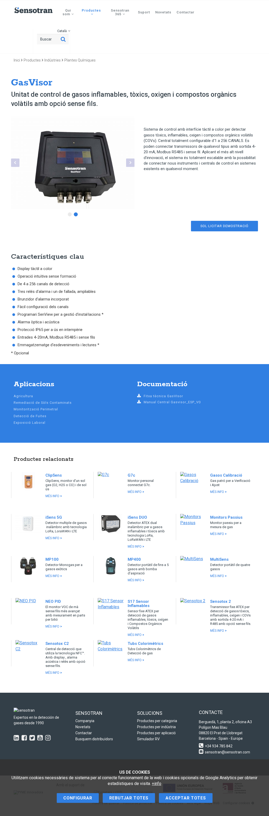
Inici (17, 60)
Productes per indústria (156, 727)
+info (156, 783)
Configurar (77, 797)
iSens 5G (53, 517)
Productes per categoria (157, 721)
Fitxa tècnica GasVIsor (163, 396)
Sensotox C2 (57, 643)
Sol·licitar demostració (224, 226)
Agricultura (23, 396)
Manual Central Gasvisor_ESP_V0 (172, 402)
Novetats (163, 12)
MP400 (134, 559)
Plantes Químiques (80, 60)
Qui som (67, 12)
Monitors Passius (226, 517)
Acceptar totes (185, 797)
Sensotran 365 (120, 12)
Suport (144, 12)
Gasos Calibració (226, 475)
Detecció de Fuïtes (30, 416)
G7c (131, 475)
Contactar (185, 12)
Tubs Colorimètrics (145, 643)
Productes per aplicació (156, 733)
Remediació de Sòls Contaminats (43, 403)
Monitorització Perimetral (36, 409)
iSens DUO (137, 517)
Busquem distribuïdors (94, 739)
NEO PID (53, 601)
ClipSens (53, 475)
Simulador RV (148, 739)
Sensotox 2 (220, 601)
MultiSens (219, 559)
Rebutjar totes (128, 797)
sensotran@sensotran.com (227, 752)
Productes (91, 10)
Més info (53, 496)
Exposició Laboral (29, 423)
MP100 (52, 559)
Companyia (84, 721)
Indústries (52, 60)
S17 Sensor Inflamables (138, 603)
